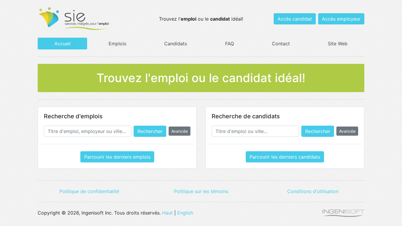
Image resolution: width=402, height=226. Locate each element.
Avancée (179, 131)
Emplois (117, 43)
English (185, 213)
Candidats (175, 43)
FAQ (229, 43)
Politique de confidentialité (89, 191)
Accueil (62, 43)
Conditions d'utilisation (312, 191)
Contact (281, 43)
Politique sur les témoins (201, 191)
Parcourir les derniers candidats (285, 157)
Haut (167, 213)
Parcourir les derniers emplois (117, 157)
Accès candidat (295, 19)
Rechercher (149, 131)
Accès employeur (341, 19)
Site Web (338, 43)
